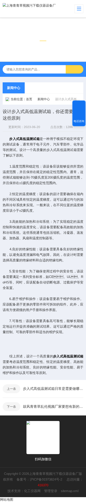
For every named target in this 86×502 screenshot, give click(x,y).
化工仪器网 (32, 491)
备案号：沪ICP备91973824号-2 (40, 479)
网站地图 (6, 499)
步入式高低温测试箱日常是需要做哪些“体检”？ (53, 389)
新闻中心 (13, 88)
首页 (29, 99)
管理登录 (50, 491)
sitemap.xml (70, 491)
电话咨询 (79, 121)
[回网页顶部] (79, 105)
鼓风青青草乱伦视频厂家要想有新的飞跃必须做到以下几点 (53, 406)
